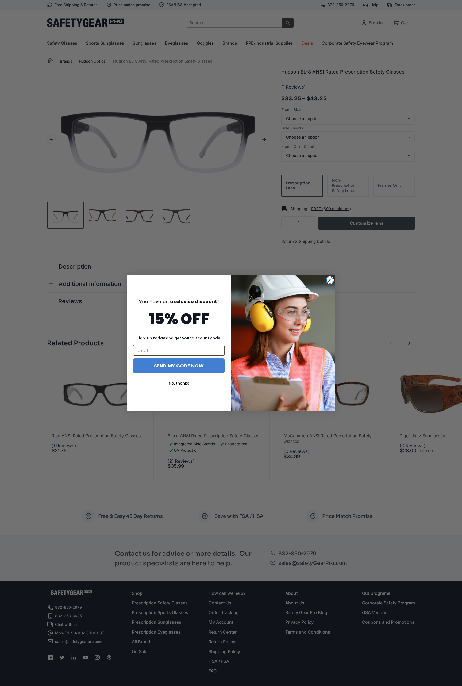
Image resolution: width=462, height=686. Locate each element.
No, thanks (179, 383)
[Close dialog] (329, 280)
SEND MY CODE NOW (179, 365)
